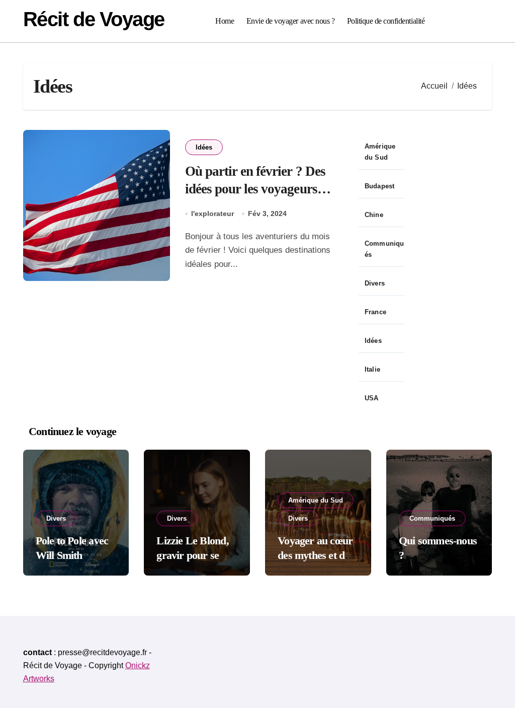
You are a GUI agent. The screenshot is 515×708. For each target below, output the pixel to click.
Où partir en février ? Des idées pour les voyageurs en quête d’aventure (255, 189)
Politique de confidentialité (386, 21)
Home (224, 21)
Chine (374, 215)
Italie (372, 369)
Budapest (380, 186)
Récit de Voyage (93, 19)
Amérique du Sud (380, 152)
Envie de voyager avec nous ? (290, 21)
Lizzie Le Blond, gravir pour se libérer (192, 555)
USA (372, 398)
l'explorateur (212, 213)
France (375, 312)
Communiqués (384, 249)
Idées (204, 147)
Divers (375, 283)
